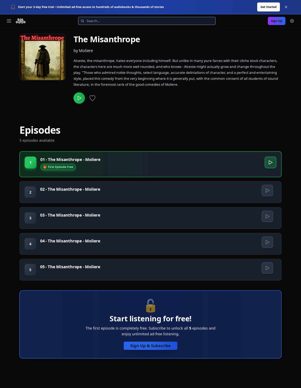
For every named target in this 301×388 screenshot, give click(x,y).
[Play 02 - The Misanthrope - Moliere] (267, 190)
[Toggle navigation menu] (9, 21)
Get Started (268, 7)
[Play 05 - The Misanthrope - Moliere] (267, 268)
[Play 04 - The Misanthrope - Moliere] (267, 242)
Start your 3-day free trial (36, 7)
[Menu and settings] (292, 21)
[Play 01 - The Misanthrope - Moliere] (270, 162)
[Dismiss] (286, 6)
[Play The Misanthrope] (79, 98)
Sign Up (276, 21)
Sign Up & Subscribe (150, 345)
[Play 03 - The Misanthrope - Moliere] (267, 216)
